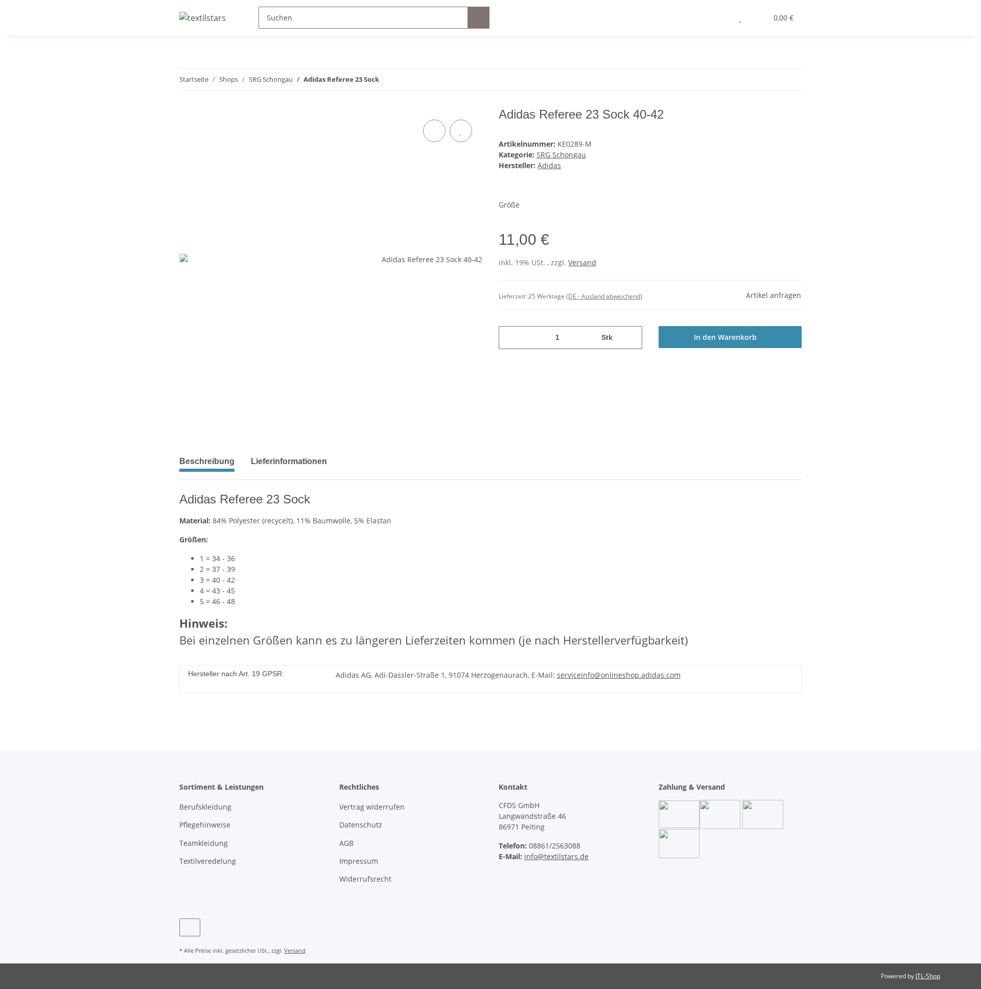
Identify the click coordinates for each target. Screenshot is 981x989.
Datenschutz (360, 825)
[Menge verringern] (510, 338)
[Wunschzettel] (740, 17)
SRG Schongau (561, 154)
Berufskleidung (205, 807)
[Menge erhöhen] (631, 338)
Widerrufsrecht (365, 879)
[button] (720, 17)
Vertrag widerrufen (372, 807)
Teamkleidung (203, 843)
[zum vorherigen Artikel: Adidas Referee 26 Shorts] (791, 79)
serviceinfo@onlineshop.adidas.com (619, 675)
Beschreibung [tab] (207, 461)
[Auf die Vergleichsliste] (434, 131)
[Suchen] (478, 18)
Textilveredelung (207, 861)
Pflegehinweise (204, 825)
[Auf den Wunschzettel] (461, 131)
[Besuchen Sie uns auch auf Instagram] (189, 927)
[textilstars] (202, 17)
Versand (582, 262)
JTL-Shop (928, 976)
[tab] (289, 465)
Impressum (358, 861)
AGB (346, 843)
